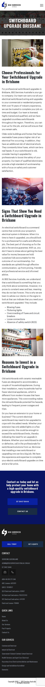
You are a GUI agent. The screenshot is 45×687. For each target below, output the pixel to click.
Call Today (11, 544)
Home (4, 616)
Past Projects (6, 628)
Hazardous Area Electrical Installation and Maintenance (20, 661)
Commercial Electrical (9, 645)
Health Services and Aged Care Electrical (15, 657)
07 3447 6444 (22, 501)
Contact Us (22, 511)
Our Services (6, 624)
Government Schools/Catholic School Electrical (17, 653)
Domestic (5, 669)
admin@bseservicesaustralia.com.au (16, 563)
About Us (5, 620)
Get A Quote (33, 544)
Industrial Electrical (8, 649)
